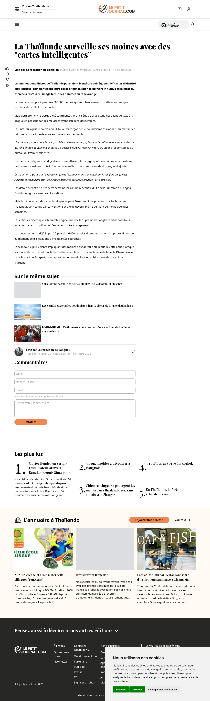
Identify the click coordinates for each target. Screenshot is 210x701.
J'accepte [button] (121, 689)
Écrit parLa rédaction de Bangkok (36, 70)
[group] (184, 24)
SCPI (103, 657)
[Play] (184, 24)
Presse (78, 672)
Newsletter (60, 661)
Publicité (79, 667)
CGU (77, 677)
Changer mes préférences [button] (163, 689)
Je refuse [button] (137, 689)
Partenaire (80, 661)
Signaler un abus (84, 682)
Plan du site (85, 695)
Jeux (102, 677)
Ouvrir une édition (85, 656)
